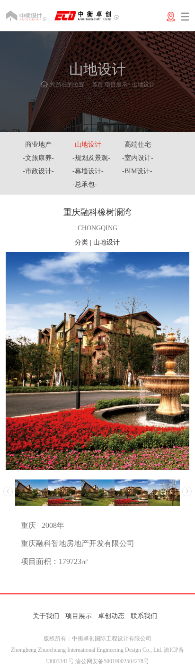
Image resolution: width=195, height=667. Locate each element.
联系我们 (144, 616)
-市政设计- (38, 171)
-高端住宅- (137, 144)
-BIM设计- (137, 171)
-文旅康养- (38, 157)
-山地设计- (88, 144)
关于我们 (46, 616)
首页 (97, 84)
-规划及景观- (91, 157)
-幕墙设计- (88, 171)
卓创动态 (111, 616)
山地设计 (143, 84)
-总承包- (84, 184)
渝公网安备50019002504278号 (112, 661)
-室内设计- (137, 157)
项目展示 (116, 84)
